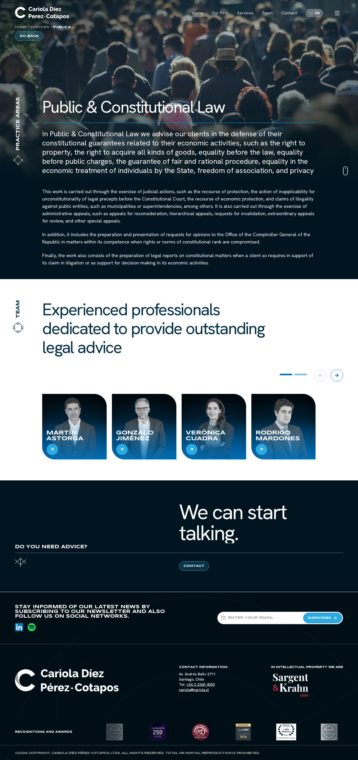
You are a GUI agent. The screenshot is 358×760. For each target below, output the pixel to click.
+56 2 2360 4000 (200, 684)
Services (39, 27)
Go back (29, 36)
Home (21, 27)
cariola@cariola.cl (194, 689)
